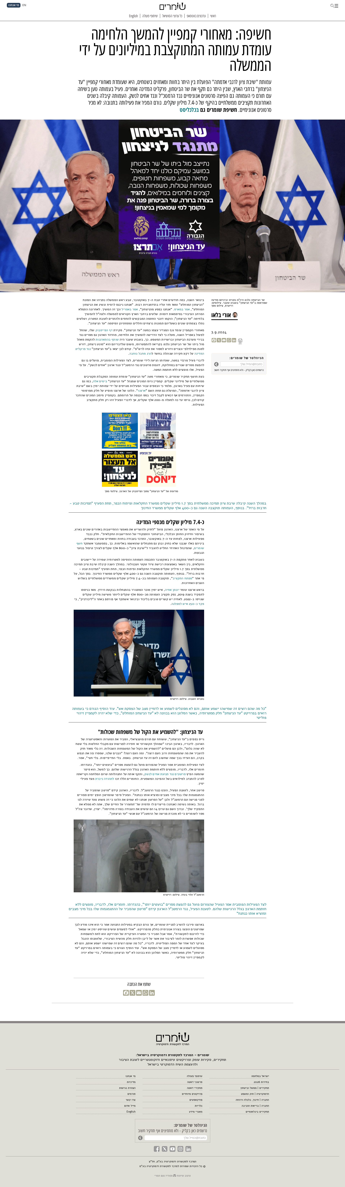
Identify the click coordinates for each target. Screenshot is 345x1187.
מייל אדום (129, 1106)
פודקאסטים (195, 1100)
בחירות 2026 (261, 1082)
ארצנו (142, 390)
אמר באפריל (129, 309)
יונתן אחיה (172, 590)
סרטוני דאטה (194, 1082)
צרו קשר (130, 1100)
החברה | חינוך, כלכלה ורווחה (252, 1100)
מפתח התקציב (182, 578)
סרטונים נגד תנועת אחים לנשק (164, 774)
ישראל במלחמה (260, 1076)
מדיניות (131, 1082)
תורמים (131, 1094)
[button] (334, 5)
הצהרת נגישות (127, 1088)
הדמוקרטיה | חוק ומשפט (255, 1094)
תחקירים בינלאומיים (257, 1112)
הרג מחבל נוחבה (140, 353)
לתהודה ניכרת (104, 779)
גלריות (198, 1106)
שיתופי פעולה (194, 1076)
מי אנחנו (130, 1076)
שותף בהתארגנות (107, 339)
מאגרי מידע (195, 1112)
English (130, 1112)
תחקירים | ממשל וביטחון (254, 1088)
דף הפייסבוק (103, 330)
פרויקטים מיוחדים (192, 1094)
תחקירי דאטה (194, 1088)
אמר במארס (182, 309)
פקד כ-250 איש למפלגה (187, 604)
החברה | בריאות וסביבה (255, 1106)
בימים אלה (100, 381)
